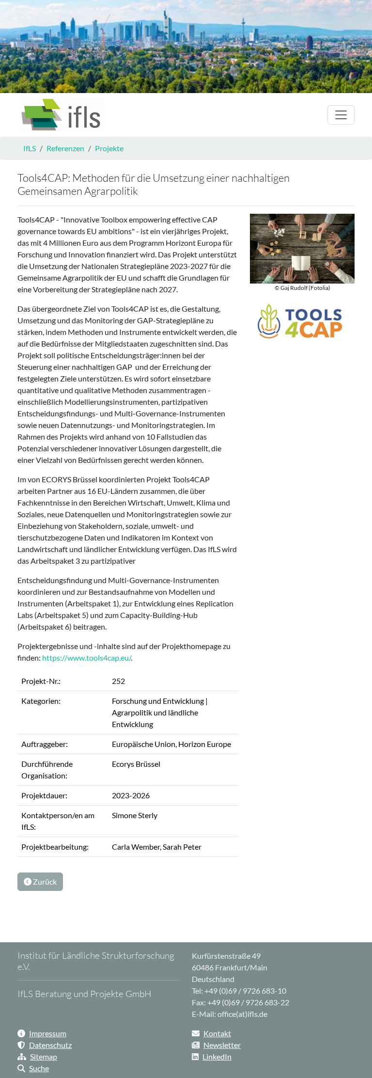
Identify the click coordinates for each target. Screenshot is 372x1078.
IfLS (29, 148)
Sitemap (43, 1056)
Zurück (44, 881)
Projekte (109, 148)
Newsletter (222, 1044)
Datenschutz (50, 1044)
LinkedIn (217, 1056)
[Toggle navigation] (341, 115)
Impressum (47, 1033)
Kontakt (217, 1033)
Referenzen (65, 148)
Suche (39, 1068)
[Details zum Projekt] (61, 115)
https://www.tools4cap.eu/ (86, 657)
